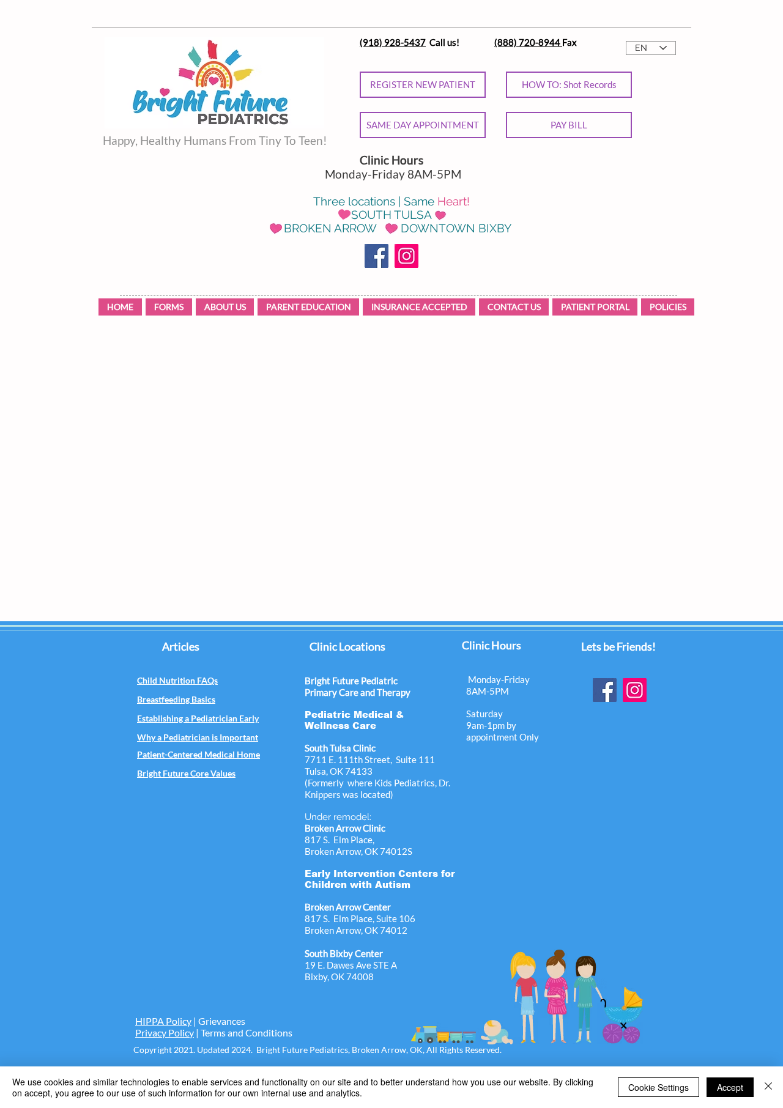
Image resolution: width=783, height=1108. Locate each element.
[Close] (768, 1087)
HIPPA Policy (163, 1021)
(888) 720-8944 (528, 42)
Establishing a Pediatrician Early (198, 718)
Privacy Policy (164, 1032)
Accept (730, 1087)
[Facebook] (376, 256)
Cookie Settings (658, 1087)
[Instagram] (406, 256)
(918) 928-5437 (393, 42)
